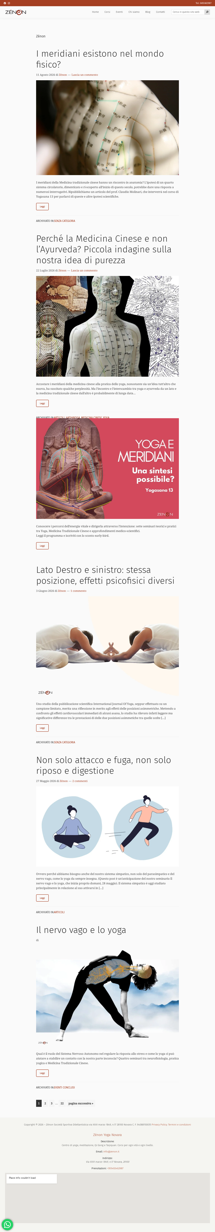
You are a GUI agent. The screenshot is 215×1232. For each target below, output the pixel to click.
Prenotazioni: (99, 1168)
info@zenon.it (111, 1151)
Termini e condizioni (179, 1124)
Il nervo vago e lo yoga (81, 930)
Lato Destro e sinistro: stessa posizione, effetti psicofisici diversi (105, 575)
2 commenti (80, 781)
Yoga (106, 417)
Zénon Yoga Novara (107, 1135)
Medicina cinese (91, 417)
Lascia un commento (85, 75)
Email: (99, 1151)
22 (63, 1103)
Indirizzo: (107, 1158)
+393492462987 (115, 1168)
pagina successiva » (80, 1104)
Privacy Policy (159, 1124)
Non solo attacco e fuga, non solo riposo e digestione (103, 765)
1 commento (78, 591)
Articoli (59, 417)
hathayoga (73, 417)
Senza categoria (64, 221)
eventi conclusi (64, 1087)
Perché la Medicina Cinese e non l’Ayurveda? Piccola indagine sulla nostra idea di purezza (104, 249)
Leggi (42, 206)
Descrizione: (107, 1141)
